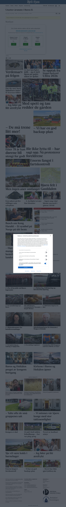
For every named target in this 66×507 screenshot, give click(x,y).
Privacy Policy (39, 271)
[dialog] (33, 253)
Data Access (33, 271)
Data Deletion (27, 271)
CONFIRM (25, 267)
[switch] (45, 252)
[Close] (51, 236)
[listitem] (33, 250)
